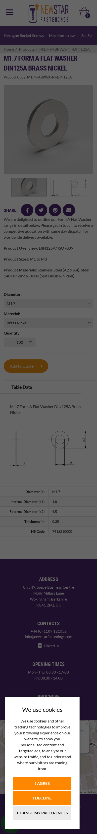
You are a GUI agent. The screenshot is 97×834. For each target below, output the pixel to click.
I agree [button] (42, 783)
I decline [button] (42, 798)
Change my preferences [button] (42, 812)
